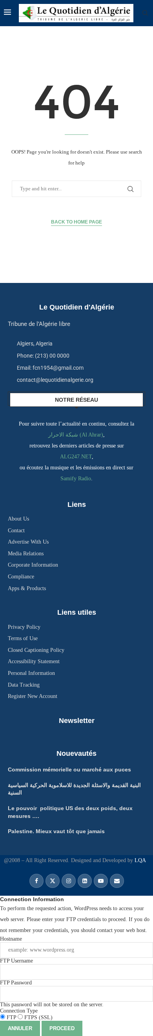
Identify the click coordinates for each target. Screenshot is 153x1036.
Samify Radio (75, 478)
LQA (139, 860)
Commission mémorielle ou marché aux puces (69, 769)
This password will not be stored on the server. (52, 993)
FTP (11, 1017)
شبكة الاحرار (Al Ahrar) (75, 435)
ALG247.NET (76, 457)
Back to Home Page (76, 222)
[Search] (145, 13)
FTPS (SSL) (38, 1017)
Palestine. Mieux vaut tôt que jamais (56, 831)
